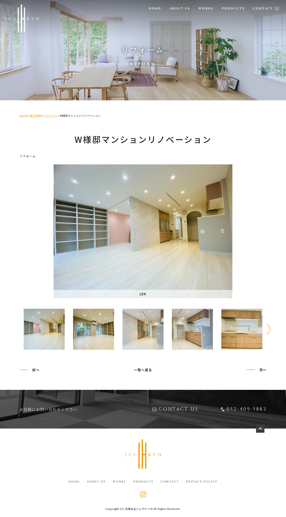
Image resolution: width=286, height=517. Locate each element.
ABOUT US (179, 8)
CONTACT (263, 8)
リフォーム (50, 116)
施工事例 (35, 116)
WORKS (206, 8)
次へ (263, 369)
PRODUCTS (233, 8)
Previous (17, 329)
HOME (155, 8)
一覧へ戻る (143, 369)
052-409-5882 (247, 409)
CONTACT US (178, 409)
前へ (36, 369)
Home (23, 116)
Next (269, 329)
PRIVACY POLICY (201, 482)
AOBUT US (96, 482)
